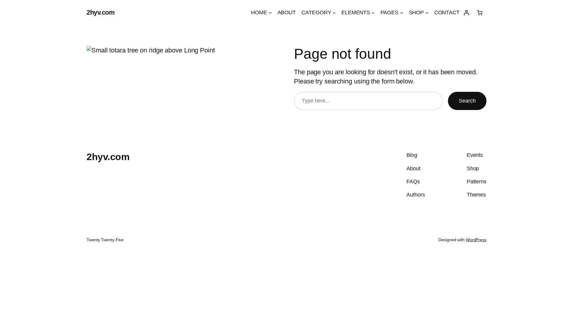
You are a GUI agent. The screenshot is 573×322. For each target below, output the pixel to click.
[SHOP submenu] (427, 12)
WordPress (476, 239)
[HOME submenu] (270, 12)
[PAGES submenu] (401, 12)
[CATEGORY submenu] (334, 12)
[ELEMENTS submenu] (373, 12)
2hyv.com (101, 12)
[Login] (466, 12)
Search (467, 101)
